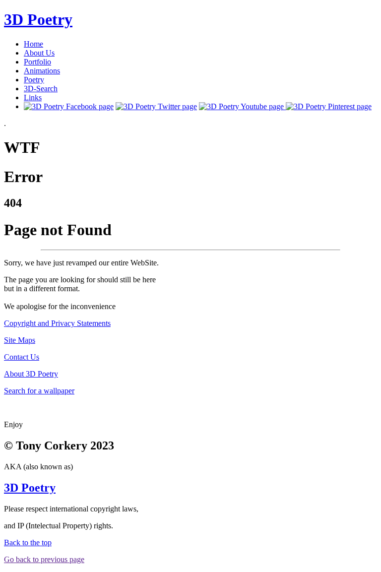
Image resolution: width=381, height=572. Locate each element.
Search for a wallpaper (39, 390)
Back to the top (28, 542)
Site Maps (19, 340)
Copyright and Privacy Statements (57, 323)
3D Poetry (38, 19)
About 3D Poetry (31, 374)
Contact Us (21, 357)
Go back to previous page (44, 559)
